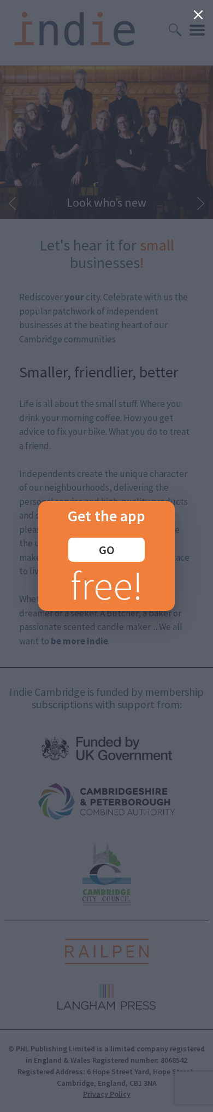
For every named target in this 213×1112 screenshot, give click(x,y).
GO (107, 549)
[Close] (198, 14)
